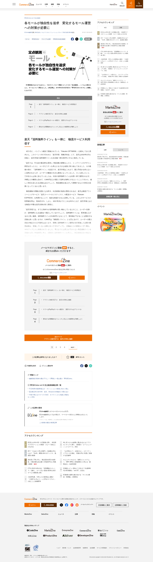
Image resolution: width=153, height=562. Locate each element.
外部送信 (126, 548)
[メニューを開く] (14, 4)
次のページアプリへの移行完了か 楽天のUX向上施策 (58, 338)
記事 (46, 4)
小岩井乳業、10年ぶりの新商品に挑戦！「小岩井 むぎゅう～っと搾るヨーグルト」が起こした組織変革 (42, 479)
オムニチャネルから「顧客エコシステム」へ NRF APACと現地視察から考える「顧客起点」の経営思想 (77, 462)
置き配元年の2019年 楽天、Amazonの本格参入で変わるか (48, 392)
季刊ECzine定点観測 (59, 39)
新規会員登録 (45, 278)
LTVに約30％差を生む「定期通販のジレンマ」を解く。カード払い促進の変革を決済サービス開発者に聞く (41, 470)
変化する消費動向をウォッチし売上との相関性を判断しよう (58, 127)
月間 (120, 27)
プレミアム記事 (46, 39)
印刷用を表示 (31, 366)
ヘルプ (58, 548)
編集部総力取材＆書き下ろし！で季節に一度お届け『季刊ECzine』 (51, 378)
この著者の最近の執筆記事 (48, 422)
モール (27, 39)
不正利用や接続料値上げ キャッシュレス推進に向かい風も (48, 389)
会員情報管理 (77, 548)
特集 (58, 4)
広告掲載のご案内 (104, 505)
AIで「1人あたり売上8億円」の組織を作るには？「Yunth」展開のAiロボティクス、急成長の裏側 (42, 453)
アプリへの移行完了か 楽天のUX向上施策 (53, 114)
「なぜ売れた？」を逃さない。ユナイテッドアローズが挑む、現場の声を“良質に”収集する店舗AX (77, 453)
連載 (52, 4)
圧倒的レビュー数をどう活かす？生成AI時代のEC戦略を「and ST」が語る (77, 469)
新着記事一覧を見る (112, 196)
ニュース (39, 4)
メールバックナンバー (59, 273)
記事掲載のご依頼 (121, 505)
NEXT (72, 347)
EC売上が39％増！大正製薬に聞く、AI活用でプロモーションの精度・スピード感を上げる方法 (42, 444)
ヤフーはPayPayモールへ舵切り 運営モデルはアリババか (58, 120)
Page (30, 114)
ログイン (73, 278)
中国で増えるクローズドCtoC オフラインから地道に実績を (49, 395)
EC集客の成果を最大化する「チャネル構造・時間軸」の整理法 (76, 476)
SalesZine (44, 514)
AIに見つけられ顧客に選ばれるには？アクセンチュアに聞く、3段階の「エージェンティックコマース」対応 (77, 444)
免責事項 (85, 548)
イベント (66, 4)
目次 (58, 98)
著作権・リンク (66, 548)
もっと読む (31, 397)
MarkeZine (28, 514)
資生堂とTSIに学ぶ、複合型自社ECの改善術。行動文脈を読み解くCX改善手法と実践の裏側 (42, 462)
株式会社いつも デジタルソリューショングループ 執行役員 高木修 (53, 32)
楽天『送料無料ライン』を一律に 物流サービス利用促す (58, 104)
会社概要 (92, 548)
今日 (105, 27)
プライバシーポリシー (115, 548)
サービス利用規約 (102, 548)
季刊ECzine (35, 39)
